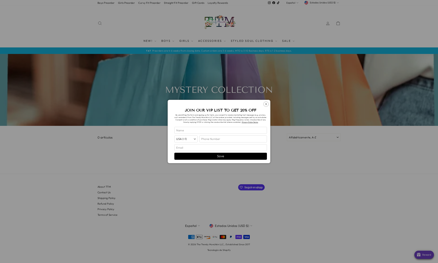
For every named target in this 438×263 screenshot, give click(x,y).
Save (220, 156)
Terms (255, 122)
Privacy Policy (247, 122)
